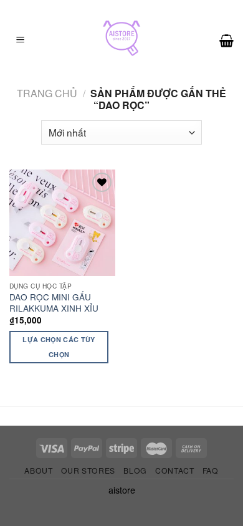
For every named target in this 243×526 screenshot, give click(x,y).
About (38, 470)
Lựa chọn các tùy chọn (58, 347)
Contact (174, 470)
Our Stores (88, 470)
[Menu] (21, 40)
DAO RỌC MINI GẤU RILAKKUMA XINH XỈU (53, 302)
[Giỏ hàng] (226, 40)
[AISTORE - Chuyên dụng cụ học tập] (121, 40)
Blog (134, 470)
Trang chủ (47, 93)
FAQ (210, 470)
